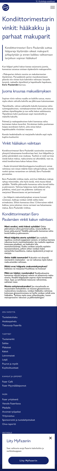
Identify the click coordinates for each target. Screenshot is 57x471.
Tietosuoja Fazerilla (11, 325)
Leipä (4, 359)
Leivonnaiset (8, 355)
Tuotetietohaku (9, 317)
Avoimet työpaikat (11, 411)
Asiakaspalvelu (9, 321)
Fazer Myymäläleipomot (14, 385)
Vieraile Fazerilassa (11, 403)
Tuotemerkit (8, 339)
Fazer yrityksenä (10, 399)
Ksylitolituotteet (10, 367)
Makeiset (6, 347)
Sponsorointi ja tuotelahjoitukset (18, 419)
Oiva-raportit (9, 424)
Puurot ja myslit (10, 363)
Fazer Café (7, 381)
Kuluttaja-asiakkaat (47, 1)
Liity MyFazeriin (28, 460)
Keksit (5, 351)
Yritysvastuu (8, 415)
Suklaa (5, 343)
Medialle (6, 407)
